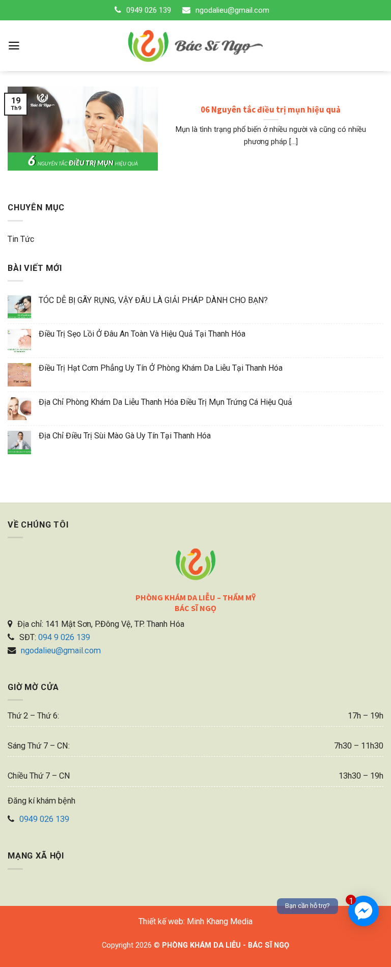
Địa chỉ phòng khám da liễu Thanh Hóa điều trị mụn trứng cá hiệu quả (165, 402)
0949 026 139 (148, 10)
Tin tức (21, 239)
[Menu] (14, 46)
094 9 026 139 (64, 637)
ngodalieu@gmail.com (232, 10)
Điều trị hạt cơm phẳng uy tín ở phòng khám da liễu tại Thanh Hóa (161, 368)
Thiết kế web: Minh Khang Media (195, 921)
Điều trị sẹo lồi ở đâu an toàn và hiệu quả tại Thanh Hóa (142, 334)
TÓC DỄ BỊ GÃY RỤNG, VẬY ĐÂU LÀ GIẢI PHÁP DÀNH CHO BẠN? (153, 300)
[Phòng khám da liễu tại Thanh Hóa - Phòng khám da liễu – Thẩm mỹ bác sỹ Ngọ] (196, 45)
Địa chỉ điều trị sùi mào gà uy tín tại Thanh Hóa (125, 435)
